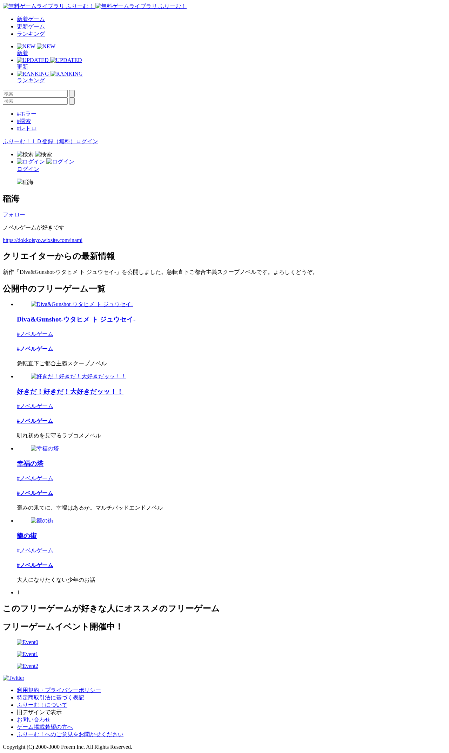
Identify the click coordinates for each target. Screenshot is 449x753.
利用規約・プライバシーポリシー (59, 690)
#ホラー (26, 114)
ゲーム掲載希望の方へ (45, 727)
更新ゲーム (31, 26)
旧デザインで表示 (39, 712)
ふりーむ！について (42, 705)
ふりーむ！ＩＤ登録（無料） (39, 141)
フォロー (14, 214)
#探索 (24, 121)
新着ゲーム (31, 19)
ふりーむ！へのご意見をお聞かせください (70, 734)
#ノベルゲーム (35, 334)
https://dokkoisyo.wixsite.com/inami (42, 240)
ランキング (31, 34)
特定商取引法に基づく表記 (50, 697)
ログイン (87, 141)
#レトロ (26, 128)
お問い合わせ (34, 720)
